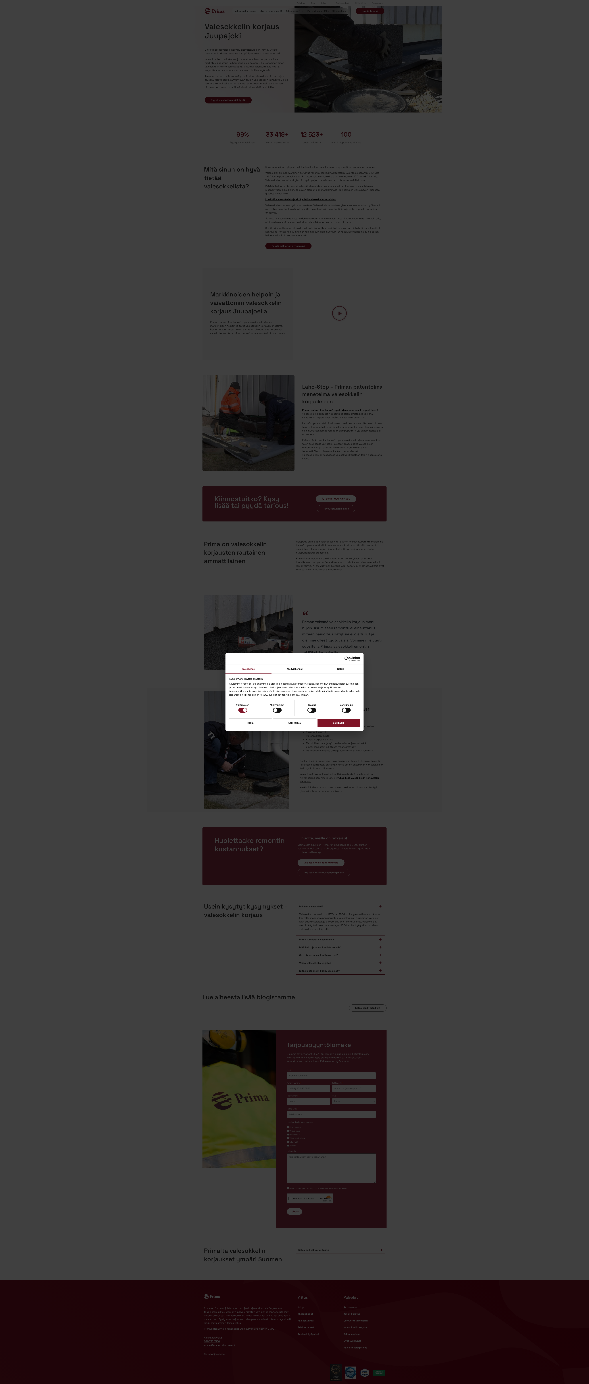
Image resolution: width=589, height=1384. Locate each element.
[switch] (277, 710)
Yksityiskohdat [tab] (294, 668)
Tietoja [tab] (340, 668)
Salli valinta (294, 723)
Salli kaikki (338, 723)
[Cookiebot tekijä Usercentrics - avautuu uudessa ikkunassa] (346, 659)
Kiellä (250, 723)
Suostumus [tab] (248, 668)
